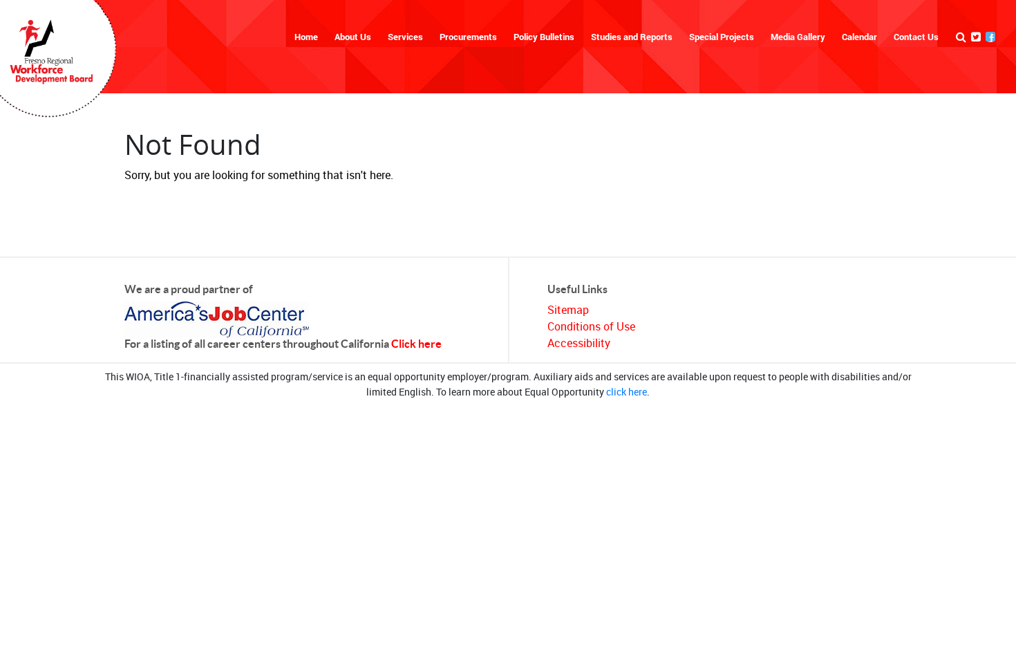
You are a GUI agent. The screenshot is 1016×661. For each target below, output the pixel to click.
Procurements (468, 36)
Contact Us (916, 36)
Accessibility (578, 343)
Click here (416, 343)
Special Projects (721, 36)
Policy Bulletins (544, 36)
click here (626, 391)
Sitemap (568, 309)
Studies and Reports (631, 36)
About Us (353, 36)
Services (405, 36)
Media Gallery (798, 36)
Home (306, 36)
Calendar (859, 36)
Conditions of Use (591, 326)
